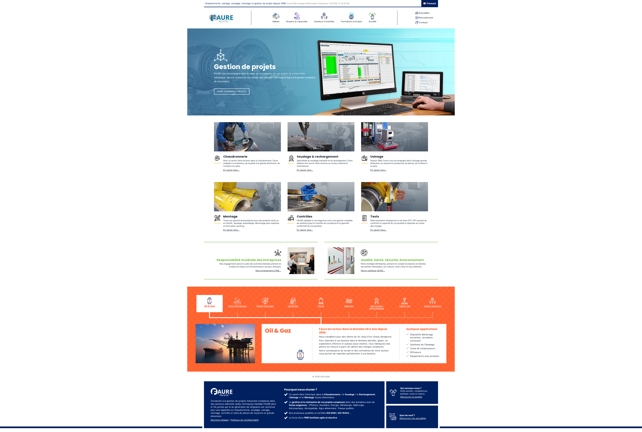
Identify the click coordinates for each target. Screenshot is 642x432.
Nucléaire (293, 306)
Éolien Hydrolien (265, 306)
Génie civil (404, 306)
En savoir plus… (231, 170)
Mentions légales (220, 420)
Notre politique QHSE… (373, 270)
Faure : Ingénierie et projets (231, 91)
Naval (321, 306)
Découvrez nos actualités (413, 418)
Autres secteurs (432, 306)
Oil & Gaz (209, 306)
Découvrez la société (411, 397)
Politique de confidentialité (245, 420)
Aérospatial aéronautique (376, 307)
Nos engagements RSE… (268, 270)
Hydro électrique (237, 306)
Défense (348, 306)
